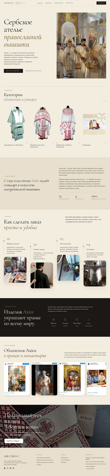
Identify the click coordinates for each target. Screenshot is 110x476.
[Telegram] (4, 468)
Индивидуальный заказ (33, 70)
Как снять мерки (65, 460)
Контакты (69, 3)
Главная (40, 3)
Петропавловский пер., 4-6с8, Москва (96, 464)
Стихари (39, 464)
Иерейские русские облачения (45, 460)
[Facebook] (10, 468)
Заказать (101, 3)
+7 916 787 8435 (90, 468)
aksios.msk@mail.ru (90, 466)
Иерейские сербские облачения (45, 462)
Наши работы (58, 3)
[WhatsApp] (13, 468)
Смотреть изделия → (13, 70)
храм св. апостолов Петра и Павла (95, 461)
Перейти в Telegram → (13, 441)
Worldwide (63, 462)
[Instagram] (7, 468)
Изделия (48, 3)
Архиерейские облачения (43, 457)
